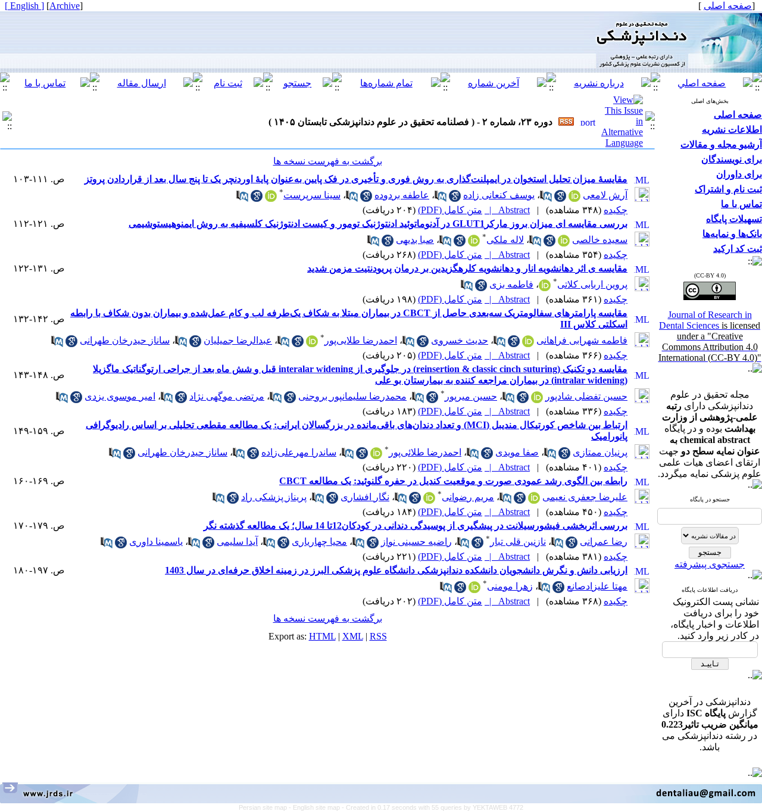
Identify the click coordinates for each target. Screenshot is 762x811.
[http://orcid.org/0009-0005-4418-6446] (574, 199)
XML (352, 636)
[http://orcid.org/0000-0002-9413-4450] (537, 400)
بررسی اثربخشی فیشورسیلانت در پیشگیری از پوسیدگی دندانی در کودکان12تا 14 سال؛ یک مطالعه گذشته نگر (415, 525)
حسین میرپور (471, 396)
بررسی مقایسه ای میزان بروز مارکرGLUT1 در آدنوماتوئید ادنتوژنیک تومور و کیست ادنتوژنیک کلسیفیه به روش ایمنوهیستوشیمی (378, 224)
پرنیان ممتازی (600, 452)
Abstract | (507, 210)
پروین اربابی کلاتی (592, 284)
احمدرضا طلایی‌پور (360, 340)
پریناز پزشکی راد (274, 497)
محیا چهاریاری (319, 541)
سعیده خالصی (599, 240)
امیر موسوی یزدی (120, 396)
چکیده (615, 210)
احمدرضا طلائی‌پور (425, 452)
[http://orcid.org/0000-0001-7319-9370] (474, 243)
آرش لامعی (605, 195)
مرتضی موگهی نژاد (226, 396)
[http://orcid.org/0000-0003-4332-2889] (271, 199)
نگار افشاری (365, 497)
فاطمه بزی (511, 284)
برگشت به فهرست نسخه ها (327, 161)
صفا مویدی (517, 452)
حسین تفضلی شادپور (586, 396)
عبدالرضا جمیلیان (238, 340)
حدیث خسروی (459, 340)
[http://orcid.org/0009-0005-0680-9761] (528, 344)
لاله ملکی (505, 240)
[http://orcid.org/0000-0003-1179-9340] (474, 590)
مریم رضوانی (468, 497)
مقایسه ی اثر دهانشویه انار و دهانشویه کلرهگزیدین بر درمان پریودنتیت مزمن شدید (467, 268)
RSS (378, 636)
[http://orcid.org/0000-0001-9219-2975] (376, 456)
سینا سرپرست (312, 195)
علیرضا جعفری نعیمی (584, 497)
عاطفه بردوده (401, 195)
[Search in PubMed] (546, 199)
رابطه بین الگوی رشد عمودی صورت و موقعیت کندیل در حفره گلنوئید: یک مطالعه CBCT (453, 481)
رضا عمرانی (603, 541)
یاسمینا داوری (156, 541)
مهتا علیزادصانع (597, 586)
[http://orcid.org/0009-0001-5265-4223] (429, 500)
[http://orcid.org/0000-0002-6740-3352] (564, 243)
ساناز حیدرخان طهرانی (125, 340)
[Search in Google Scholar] (560, 199)
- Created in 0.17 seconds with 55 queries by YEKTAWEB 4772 (432, 807)
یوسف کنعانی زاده (499, 195)
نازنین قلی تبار (518, 541)
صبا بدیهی (415, 240)
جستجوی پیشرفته (709, 564)
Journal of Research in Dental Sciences (709, 336)
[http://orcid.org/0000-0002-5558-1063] (545, 288)
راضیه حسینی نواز (416, 541)
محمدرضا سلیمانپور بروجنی (352, 396)
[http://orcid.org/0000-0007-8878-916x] (534, 500)
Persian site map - (266, 807)
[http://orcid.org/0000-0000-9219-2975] (312, 344)
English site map (317, 807)
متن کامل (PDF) (450, 210)
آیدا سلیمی (237, 541)
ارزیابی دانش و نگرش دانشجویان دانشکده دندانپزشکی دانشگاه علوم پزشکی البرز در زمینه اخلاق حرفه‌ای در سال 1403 (396, 570)
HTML (322, 636)
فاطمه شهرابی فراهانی (581, 340)
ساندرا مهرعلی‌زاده (298, 452)
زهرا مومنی (510, 586)
